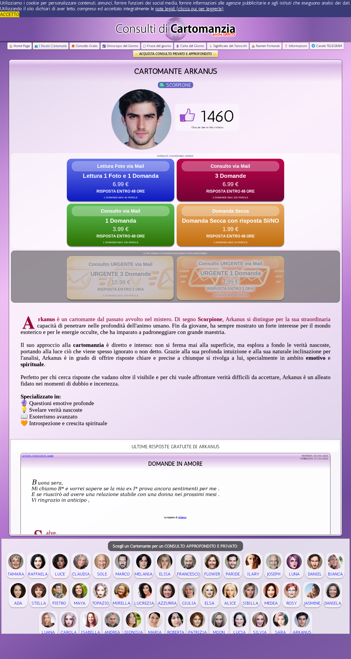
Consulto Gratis (84, 46)
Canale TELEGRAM (328, 46)
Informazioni (295, 46)
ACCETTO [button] (9, 14)
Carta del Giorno (190, 46)
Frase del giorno (157, 46)
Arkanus (182, 517)
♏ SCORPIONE (175, 85)
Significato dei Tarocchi (228, 46)
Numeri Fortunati (266, 46)
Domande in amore (175, 463)
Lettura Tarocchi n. (37, 455)
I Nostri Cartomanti (51, 46)
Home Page (19, 46)
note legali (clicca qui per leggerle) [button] (189, 8)
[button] (207, 117)
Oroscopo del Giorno (120, 46)
